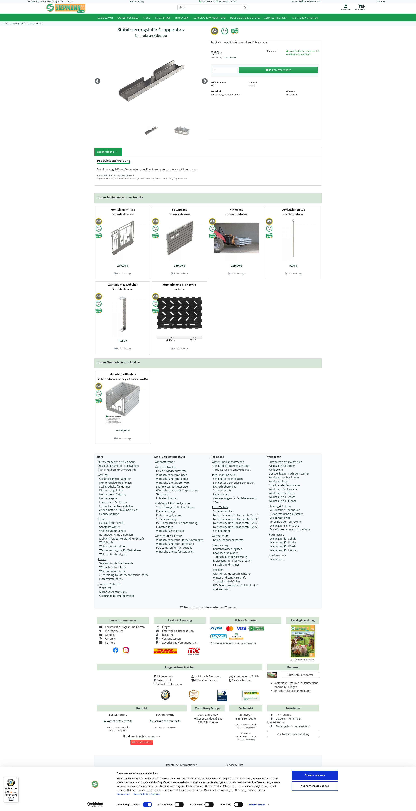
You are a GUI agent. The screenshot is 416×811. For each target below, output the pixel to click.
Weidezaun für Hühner (282, 501)
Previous (97, 81)
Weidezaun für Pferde (112, 571)
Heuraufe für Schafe (111, 523)
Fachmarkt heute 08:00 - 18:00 (306, 1)
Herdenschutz (277, 555)
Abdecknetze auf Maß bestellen (118, 510)
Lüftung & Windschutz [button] (209, 17)
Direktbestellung (136, 1)
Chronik (110, 638)
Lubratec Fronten (166, 498)
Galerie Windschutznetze (171, 471)
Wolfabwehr (106, 542)
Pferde (102, 559)
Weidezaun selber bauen (284, 477)
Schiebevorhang (166, 519)
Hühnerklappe (108, 498)
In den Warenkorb (279, 70)
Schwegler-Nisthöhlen (226, 581)
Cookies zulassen (315, 775)
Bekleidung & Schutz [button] (245, 17)
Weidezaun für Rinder (282, 466)
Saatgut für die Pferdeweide (116, 563)
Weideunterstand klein (113, 546)
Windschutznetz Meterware (173, 482)
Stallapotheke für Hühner (114, 486)
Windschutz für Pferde (113, 567)
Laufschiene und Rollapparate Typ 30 (235, 519)
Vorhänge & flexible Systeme (172, 503)
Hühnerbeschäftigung (112, 494)
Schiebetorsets (222, 490)
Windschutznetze (165, 467)
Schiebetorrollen (223, 511)
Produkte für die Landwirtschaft (231, 469)
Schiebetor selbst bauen (228, 479)
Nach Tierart (276, 534)
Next (205, 81)
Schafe (102, 519)
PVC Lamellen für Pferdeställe (174, 547)
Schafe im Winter (109, 527)
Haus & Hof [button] (163, 17)
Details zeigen (257, 804)
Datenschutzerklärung (146, 794)
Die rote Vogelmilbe (111, 490)
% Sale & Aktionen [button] (305, 17)
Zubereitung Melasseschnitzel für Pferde (124, 575)
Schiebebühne (222, 531)
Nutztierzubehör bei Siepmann (117, 462)
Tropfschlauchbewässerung (230, 557)
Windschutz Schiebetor (170, 531)
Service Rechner (242, 680)
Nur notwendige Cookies (315, 786)
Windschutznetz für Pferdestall (175, 544)
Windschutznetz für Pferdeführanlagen (180, 540)
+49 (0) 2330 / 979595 (119, 721)
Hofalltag (217, 570)
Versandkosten (230, 57)
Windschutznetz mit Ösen (171, 475)
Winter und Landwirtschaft (228, 462)
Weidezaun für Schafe (112, 531)
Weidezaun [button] (105, 17)
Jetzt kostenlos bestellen (302, 659)
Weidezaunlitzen (279, 481)
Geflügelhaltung (109, 514)
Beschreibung (105, 152)
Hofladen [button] (182, 17)
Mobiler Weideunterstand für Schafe (121, 538)
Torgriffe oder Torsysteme (284, 485)
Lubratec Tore (164, 527)
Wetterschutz (220, 536)
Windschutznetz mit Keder (172, 479)
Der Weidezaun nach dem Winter (289, 473)
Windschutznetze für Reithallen (175, 551)
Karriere (110, 642)
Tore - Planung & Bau (224, 475)
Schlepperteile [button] (128, 17)
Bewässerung (220, 545)
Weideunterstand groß (113, 554)
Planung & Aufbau (280, 506)
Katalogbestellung (303, 620)
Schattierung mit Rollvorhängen (175, 507)
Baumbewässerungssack (228, 549)
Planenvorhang (165, 511)
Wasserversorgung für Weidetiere (120, 550)
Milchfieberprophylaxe (113, 592)
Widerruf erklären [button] (141, 742)
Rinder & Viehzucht (109, 584)
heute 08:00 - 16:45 (227, 1)
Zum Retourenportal (300, 675)
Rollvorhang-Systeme (169, 515)
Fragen (166, 627)
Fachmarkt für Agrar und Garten (125, 627)
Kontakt (110, 635)
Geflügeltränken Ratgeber (115, 479)
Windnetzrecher (165, 462)
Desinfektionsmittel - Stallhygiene (118, 466)
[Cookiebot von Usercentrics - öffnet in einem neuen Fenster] (95, 804)
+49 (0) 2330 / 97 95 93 (166, 721)
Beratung (168, 635)
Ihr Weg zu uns (114, 631)
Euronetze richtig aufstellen (116, 506)
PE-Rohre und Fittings (226, 564)
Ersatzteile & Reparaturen (178, 631)
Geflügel (103, 475)
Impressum (123, 794)
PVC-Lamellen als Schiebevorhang (176, 523)
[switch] (179, 804)
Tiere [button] (146, 17)
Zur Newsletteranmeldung (293, 734)
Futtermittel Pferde (111, 579)
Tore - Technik (220, 507)
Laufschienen (221, 494)
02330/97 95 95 (209, 1)
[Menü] (16, 779)
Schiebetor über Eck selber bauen (233, 482)
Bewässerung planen (226, 553)
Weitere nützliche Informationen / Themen (208, 607)
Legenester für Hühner (113, 502)
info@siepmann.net (148, 736)
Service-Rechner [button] (275, 17)
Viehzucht (105, 588)
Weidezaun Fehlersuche (283, 489)
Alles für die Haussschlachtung (230, 466)
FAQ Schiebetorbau (225, 486)
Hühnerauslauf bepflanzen (115, 482)
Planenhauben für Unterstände (117, 469)
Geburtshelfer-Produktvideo (116, 596)
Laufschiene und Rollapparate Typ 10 (235, 515)
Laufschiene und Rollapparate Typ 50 (235, 527)
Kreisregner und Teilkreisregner (232, 560)
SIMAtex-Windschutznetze (172, 486)
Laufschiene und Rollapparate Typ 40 (235, 523)
